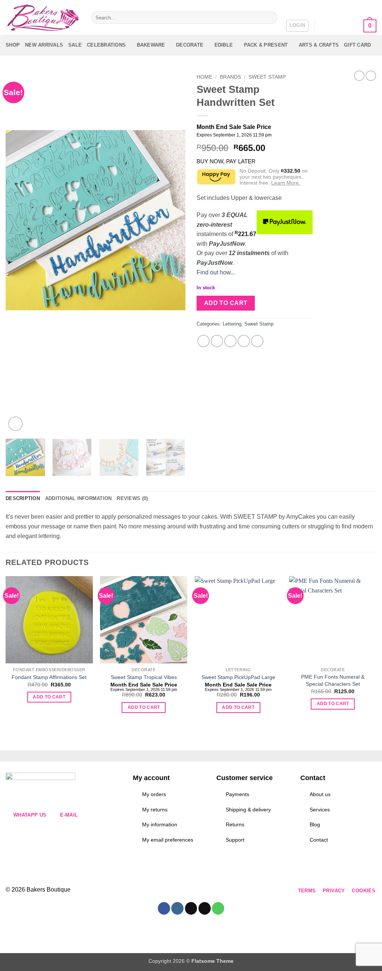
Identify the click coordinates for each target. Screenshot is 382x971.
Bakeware (151, 45)
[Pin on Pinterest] (244, 341)
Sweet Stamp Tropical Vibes (144, 677)
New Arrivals (44, 45)
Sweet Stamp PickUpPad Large (238, 677)
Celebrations (106, 45)
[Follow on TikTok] (166, 891)
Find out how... (216, 272)
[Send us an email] (180, 891)
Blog (315, 824)
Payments (237, 794)
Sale (75, 45)
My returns (154, 810)
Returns (235, 824)
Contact (319, 840)
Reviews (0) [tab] (132, 498)
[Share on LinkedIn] (257, 341)
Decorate (189, 45)
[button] (297, 26)
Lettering (232, 324)
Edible (224, 45)
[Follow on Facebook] (140, 891)
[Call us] (193, 891)
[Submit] (270, 17)
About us (320, 794)
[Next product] (359, 75)
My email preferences (167, 840)
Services (320, 810)
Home (204, 77)
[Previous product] (371, 75)
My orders (154, 794)
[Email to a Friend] (230, 341)
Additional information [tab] (78, 498)
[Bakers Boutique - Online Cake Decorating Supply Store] (43, 17)
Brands (230, 77)
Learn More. (285, 183)
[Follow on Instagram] (153, 891)
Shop (13, 45)
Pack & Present (266, 45)
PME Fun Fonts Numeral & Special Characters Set (332, 680)
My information (159, 824)
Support (235, 840)
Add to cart (226, 303)
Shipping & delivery (248, 810)
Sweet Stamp (267, 77)
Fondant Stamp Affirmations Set (49, 677)
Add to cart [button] (49, 697)
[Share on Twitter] (217, 341)
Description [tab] (23, 498)
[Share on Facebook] (203, 341)
